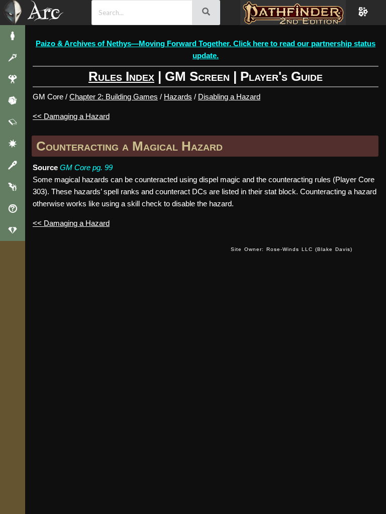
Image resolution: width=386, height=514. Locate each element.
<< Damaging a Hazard (71, 116)
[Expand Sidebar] (12, 12)
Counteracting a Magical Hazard (129, 146)
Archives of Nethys (49, 12)
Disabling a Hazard (229, 96)
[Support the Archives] (12, 230)
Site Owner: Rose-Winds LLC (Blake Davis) (291, 249)
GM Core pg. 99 (86, 167)
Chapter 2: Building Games (113, 96)
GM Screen (197, 76)
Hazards (178, 96)
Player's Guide (281, 76)
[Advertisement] (209, 332)
